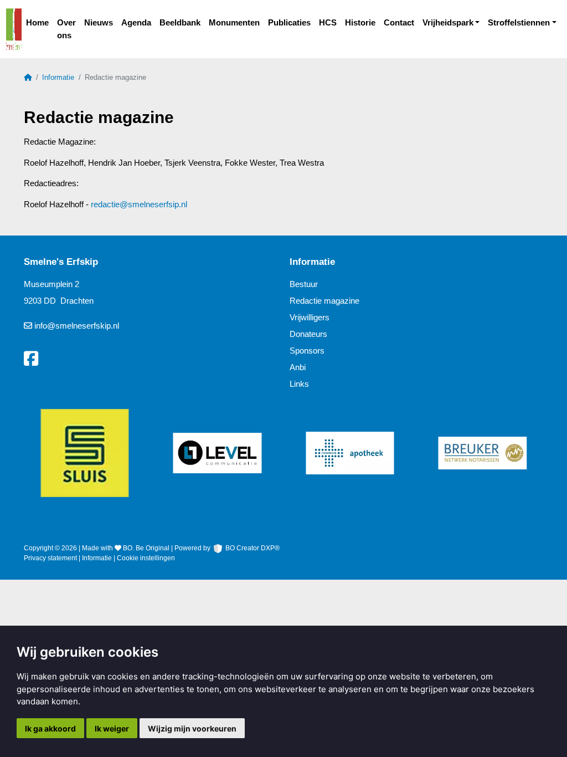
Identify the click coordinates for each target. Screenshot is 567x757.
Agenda (136, 22)
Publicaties (289, 22)
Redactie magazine (324, 300)
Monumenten (234, 22)
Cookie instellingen (146, 558)
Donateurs (308, 334)
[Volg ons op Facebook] (31, 359)
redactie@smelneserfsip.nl (139, 204)
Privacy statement (50, 558)
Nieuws (98, 22)
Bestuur (304, 284)
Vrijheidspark (447, 22)
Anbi (298, 367)
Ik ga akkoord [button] (50, 728)
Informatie (58, 77)
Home (37, 22)
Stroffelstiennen (519, 22)
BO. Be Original (146, 548)
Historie (360, 22)
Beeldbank (179, 22)
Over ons (66, 29)
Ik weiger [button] (112, 728)
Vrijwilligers (309, 317)
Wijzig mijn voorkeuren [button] (192, 728)
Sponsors (307, 350)
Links (299, 383)
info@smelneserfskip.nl (76, 325)
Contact (399, 22)
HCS (328, 22)
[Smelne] (14, 29)
